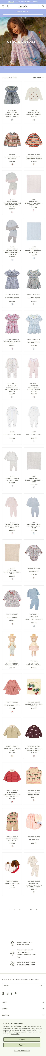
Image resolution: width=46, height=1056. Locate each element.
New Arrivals (25, 11)
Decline (22, 1045)
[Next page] (37, 909)
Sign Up (11, 2)
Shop (18, 11)
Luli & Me (12, 110)
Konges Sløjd (34, 155)
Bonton (34, 110)
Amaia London (34, 568)
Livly (12, 199)
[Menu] (3, 6)
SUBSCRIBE (40, 985)
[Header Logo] (23, 6)
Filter (11, 77)
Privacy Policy (15, 1034)
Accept (22, 1039)
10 (31, 909)
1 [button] (9, 909)
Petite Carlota (12, 295)
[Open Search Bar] (8, 6)
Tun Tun (12, 661)
